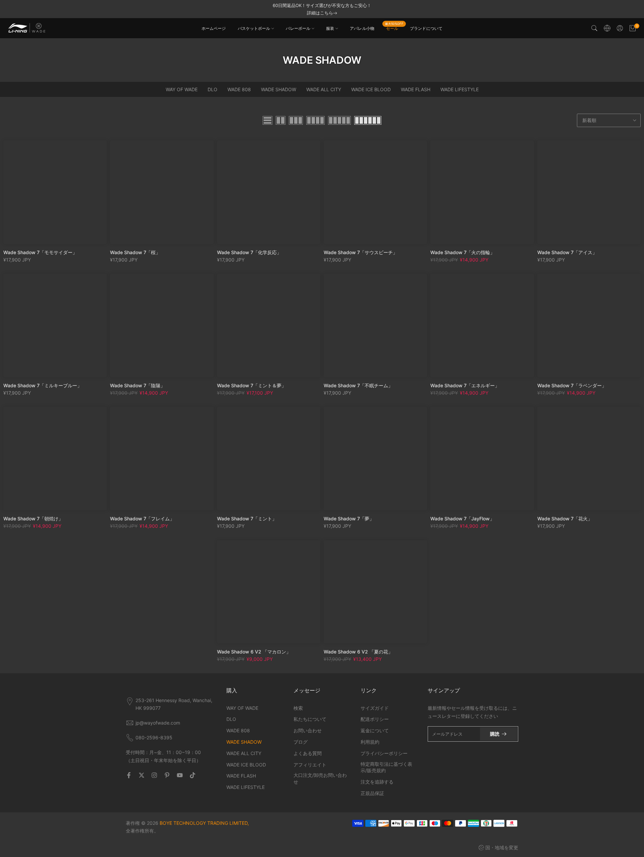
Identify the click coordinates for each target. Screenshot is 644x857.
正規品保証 (372, 793)
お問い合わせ (307, 730)
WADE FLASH (415, 89)
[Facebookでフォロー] (129, 775)
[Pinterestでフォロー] (167, 775)
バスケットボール (254, 28)
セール (394, 28)
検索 (298, 708)
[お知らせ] (322, 9)
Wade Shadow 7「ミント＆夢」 (251, 385)
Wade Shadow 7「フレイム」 (142, 518)
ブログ (300, 742)
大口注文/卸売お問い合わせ (320, 778)
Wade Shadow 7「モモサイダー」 (40, 252)
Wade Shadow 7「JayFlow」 (462, 518)
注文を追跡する (377, 782)
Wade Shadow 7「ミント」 (247, 518)
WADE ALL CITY (323, 89)
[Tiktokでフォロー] (193, 775)
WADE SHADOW (278, 89)
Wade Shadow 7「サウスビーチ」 (360, 252)
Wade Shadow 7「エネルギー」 (464, 385)
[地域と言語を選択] (607, 28)
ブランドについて (426, 28)
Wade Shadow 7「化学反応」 (249, 252)
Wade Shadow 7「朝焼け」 (33, 518)
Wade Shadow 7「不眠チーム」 (358, 385)
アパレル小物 (362, 28)
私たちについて (309, 719)
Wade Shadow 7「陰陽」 (137, 385)
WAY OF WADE (182, 89)
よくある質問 (307, 753)
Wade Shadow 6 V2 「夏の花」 (358, 651)
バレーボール (298, 28)
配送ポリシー (375, 719)
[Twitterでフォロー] (142, 775)
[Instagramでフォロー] (154, 775)
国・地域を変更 (501, 847)
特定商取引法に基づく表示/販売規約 (386, 767)
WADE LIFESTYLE (459, 89)
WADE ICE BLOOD (371, 89)
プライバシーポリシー (384, 753)
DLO (212, 89)
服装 (330, 28)
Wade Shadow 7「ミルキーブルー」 (42, 385)
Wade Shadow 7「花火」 (564, 518)
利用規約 (370, 742)
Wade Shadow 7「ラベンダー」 (571, 385)
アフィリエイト (309, 764)
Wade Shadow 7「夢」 (349, 518)
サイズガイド (375, 708)
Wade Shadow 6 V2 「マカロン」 (254, 651)
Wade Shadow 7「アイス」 (567, 252)
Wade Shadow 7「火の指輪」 (462, 252)
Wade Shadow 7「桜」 (135, 252)
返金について (375, 730)
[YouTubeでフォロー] (180, 775)
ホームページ (214, 28)
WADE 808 (239, 89)
